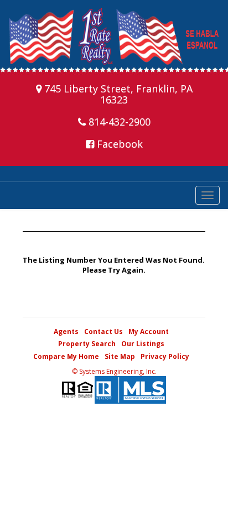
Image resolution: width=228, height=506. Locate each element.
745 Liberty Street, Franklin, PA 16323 (117, 94)
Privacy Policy (165, 356)
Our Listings (142, 343)
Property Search (87, 343)
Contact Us (103, 331)
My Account (148, 331)
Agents (66, 331)
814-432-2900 (118, 121)
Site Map (120, 356)
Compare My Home (66, 356)
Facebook (118, 143)
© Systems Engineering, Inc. (114, 371)
